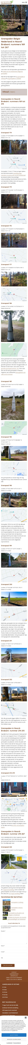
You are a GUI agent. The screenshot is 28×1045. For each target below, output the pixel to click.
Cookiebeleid (9, 1043)
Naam (3, 945)
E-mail (3, 951)
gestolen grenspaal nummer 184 (10, 368)
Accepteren (14, 1035)
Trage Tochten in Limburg (14, 979)
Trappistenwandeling (8, 889)
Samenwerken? (14, 974)
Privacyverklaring (17, 1043)
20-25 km (5, 997)
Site (2, 957)
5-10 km (4, 989)
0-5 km (4, 987)
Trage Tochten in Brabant (14, 977)
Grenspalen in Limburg (17, 902)
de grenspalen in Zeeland (14, 78)
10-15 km (4, 992)
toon (12, 92)
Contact (14, 972)
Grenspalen (14, 976)
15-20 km (4, 994)
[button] (25, 1017)
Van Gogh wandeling (14, 893)
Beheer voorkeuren (14, 1039)
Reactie (3, 931)
